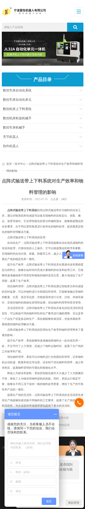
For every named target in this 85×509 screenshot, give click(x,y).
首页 (9, 163)
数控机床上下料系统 (17, 109)
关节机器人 (11, 137)
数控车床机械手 (14, 127)
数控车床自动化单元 (17, 99)
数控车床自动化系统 (17, 90)
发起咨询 (73, 502)
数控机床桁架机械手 (17, 118)
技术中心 (20, 163)
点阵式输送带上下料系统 (22, 210)
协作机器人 (11, 146)
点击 (68, 92)
